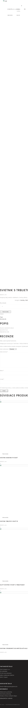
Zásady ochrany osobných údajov (8, 696)
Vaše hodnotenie (4, 349)
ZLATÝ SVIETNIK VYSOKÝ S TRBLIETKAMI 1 (12, 585)
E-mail (2, 379)
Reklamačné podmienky (6, 692)
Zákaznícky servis (6, 698)
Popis (1, 317)
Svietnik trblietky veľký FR (9, 521)
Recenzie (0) (3, 319)
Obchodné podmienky (5, 694)
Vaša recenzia (4, 352)
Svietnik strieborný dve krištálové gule (13, 648)
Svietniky (22, 300)
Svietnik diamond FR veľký (9, 458)
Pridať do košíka (5, 311)
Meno (2, 370)
